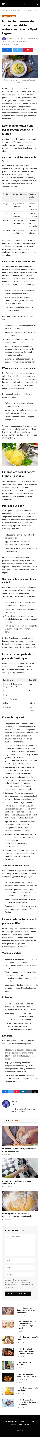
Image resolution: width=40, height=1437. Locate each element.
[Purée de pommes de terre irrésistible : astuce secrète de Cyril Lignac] (20, 66)
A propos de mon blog (20, 1425)
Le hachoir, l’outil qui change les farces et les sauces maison (25, 1310)
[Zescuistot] (20, 3)
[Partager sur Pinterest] (28, 50)
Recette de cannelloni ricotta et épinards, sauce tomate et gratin (26, 1402)
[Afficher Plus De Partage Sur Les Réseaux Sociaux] (36, 50)
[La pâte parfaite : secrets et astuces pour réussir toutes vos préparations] (20, 1201)
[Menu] (3, 3)
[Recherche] (36, 3)
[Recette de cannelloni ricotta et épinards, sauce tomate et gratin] (8, 1403)
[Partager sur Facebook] (7, 50)
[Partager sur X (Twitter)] (18, 50)
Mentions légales (11, 1421)
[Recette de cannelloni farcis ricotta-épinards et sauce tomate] (8, 1377)
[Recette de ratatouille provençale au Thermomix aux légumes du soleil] (8, 1352)
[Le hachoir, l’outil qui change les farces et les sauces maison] (20, 1136)
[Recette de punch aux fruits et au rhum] (8, 1391)
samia (11, 38)
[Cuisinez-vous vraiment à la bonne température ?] (20, 1168)
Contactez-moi (27, 1421)
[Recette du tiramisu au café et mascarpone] (8, 1340)
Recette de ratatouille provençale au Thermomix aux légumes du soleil (26, 1351)
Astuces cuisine (9, 16)
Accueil (4, 10)
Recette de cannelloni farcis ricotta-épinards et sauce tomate (26, 1377)
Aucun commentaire (20, 41)
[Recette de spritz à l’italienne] (8, 1365)
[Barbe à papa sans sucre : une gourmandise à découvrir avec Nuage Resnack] (8, 1324)
